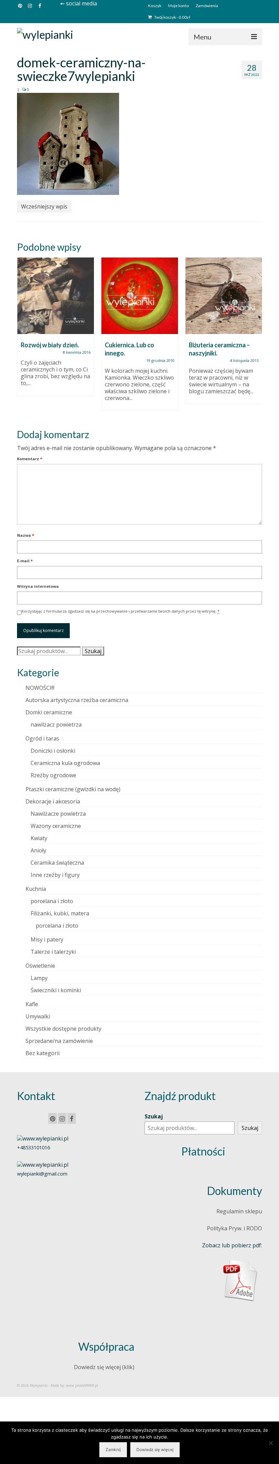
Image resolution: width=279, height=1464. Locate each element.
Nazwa (25, 535)
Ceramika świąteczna (57, 862)
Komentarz (29, 458)
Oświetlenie (40, 965)
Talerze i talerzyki (53, 951)
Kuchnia (36, 889)
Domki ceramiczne (49, 712)
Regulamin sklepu (239, 1211)
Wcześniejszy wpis (44, 206)
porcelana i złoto (52, 901)
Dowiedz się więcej (155, 1449)
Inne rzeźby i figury (55, 875)
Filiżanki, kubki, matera (60, 913)
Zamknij (113, 1449)
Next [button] (256, 337)
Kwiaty (39, 838)
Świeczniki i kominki (56, 990)
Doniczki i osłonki (53, 750)
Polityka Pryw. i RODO (234, 1228)
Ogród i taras (42, 738)
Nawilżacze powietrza (58, 813)
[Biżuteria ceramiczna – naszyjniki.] (223, 295)
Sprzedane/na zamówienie (59, 1041)
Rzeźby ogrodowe (53, 775)
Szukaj (93, 651)
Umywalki (38, 1016)
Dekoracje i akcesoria (53, 801)
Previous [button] (23, 337)
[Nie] (270, 1443)
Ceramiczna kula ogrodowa (65, 763)
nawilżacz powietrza (56, 724)
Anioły (38, 850)
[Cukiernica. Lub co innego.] (139, 295)
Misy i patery (47, 939)
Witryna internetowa (38, 586)
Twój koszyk (171, 17)
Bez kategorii (43, 1053)
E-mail (25, 560)
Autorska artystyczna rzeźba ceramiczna (77, 700)
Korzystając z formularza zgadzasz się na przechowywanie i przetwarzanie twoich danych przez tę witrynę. (120, 611)
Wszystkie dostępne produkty (63, 1028)
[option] (56, 330)
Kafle (32, 1004)
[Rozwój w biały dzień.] (55, 295)
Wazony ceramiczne (56, 826)
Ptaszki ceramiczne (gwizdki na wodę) (73, 789)
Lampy (39, 978)
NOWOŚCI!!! (40, 688)
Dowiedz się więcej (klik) (104, 1367)
